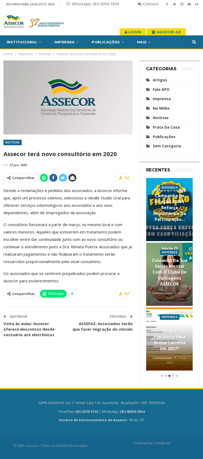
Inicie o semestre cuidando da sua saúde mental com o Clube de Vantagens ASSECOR (169, 266)
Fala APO (161, 89)
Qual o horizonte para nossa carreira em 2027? (170, 340)
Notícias (12, 142)
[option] (169, 275)
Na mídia (161, 108)
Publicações (106, 42)
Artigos (160, 79)
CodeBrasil (162, 443)
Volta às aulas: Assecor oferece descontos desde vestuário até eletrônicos (28, 329)
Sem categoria (167, 145)
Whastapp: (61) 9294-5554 (95, 3)
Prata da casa (166, 127)
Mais (142, 42)
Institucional (22, 42)
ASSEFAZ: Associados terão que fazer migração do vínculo (102, 326)
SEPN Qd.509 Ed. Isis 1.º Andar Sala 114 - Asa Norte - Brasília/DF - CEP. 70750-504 (101, 402)
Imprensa (64, 42)
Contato (150, 3)
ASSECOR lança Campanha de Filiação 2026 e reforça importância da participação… (169, 204)
